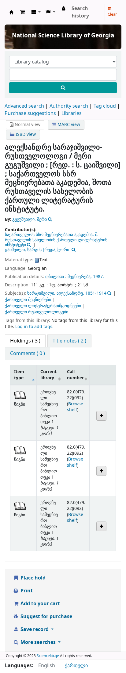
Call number (75, 375)
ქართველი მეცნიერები (28, 299)
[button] (22, 12)
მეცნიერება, (80, 276)
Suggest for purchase (45, 616)
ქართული (76, 665)
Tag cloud (105, 106)
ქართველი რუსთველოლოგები (36, 312)
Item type (19, 375)
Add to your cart (39, 603)
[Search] (63, 87)
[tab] (69, 341)
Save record (34, 629)
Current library (48, 375)
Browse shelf (75, 407)
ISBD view (25, 134)
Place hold (32, 578)
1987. (98, 276)
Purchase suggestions (30, 113)
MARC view (68, 124)
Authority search (69, 106)
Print (26, 591)
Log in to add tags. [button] (34, 326)
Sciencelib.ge (48, 656)
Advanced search (24, 106)
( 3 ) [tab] (25, 341)
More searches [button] (38, 642)
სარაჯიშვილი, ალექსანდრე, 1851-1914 (66, 293)
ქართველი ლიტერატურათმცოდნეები (43, 306)
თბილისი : (55, 276)
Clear (112, 14)
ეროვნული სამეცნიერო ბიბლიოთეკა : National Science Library (11, 12)
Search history (80, 12)
